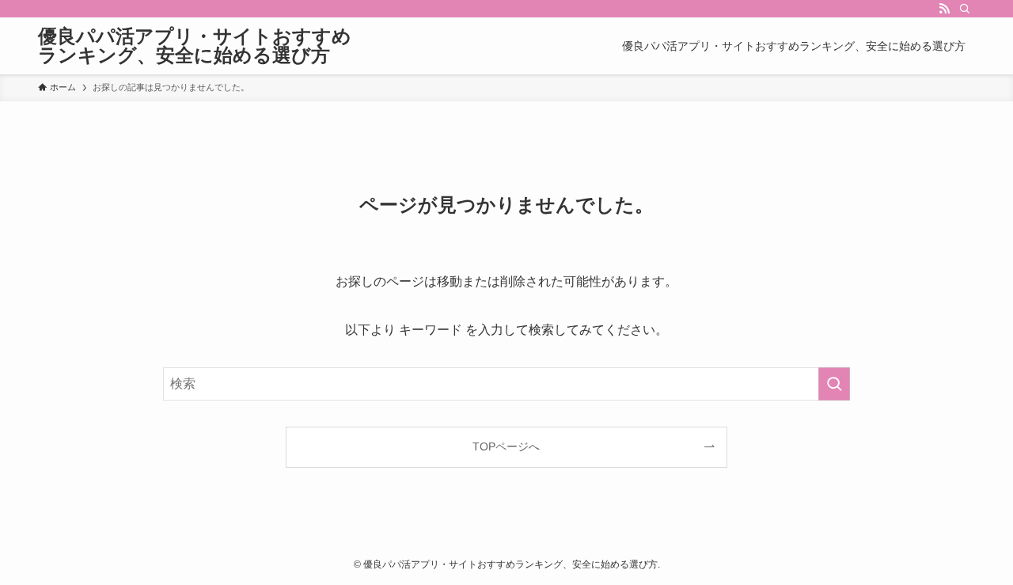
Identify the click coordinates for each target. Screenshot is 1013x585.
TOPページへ (506, 446)
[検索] (964, 8)
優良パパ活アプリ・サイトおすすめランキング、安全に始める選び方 (194, 46)
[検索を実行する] (834, 384)
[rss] (944, 8)
